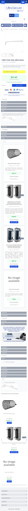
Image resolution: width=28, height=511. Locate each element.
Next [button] (26, 440)
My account (4, 494)
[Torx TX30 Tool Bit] (14, 279)
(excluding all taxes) (14, 79)
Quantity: (4, 85)
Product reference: (6, 62)
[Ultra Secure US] (14, 8)
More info (4, 99)
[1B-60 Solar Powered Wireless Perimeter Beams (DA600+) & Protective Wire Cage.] (14, 235)
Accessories (4, 102)
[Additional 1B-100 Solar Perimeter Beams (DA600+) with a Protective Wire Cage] (14, 192)
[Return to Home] (1, 29)
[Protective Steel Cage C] (14, 153)
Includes (4, 107)
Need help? (4, 105)
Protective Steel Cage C (14, 163)
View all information (14, 176)
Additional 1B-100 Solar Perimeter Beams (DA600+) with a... (14, 443)
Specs (3, 110)
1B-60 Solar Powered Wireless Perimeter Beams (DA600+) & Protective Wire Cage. (14, 246)
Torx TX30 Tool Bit (14, 289)
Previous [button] (1, 440)
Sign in (14, 21)
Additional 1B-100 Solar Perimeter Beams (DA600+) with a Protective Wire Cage (14, 203)
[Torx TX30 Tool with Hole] (3, 55)
